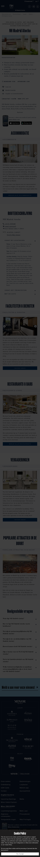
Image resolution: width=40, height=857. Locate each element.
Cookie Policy (8, 845)
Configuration (20, 843)
